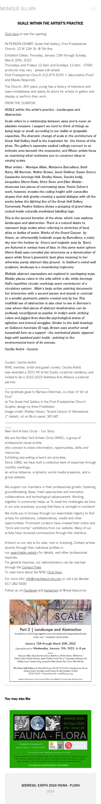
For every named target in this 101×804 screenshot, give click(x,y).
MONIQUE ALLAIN (18, 9)
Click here (12, 34)
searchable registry (24, 552)
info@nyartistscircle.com (43, 579)
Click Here (54, 572)
